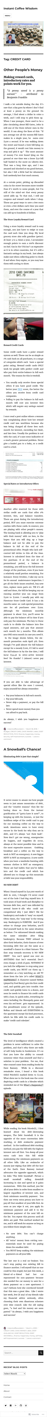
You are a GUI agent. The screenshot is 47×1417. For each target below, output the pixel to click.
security (7, 737)
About (7, 1391)
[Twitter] (6, 1405)
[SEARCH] (40, 1352)
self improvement (17, 737)
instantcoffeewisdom (15, 729)
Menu (7, 16)
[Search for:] (21, 1353)
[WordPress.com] (26, 1405)
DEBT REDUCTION (21, 1333)
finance (22, 734)
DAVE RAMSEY (28, 731)
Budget (7, 731)
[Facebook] (11, 1405)
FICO (20, 389)
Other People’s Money (23, 70)
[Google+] (16, 1405)
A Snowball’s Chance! (22, 749)
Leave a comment (33, 1338)
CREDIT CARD (15, 731)
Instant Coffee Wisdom (20, 8)
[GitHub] (21, 1405)
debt (36, 731)
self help (39, 1336)
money (37, 734)
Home (7, 1385)
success (28, 737)
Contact (7, 1397)
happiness (29, 734)
